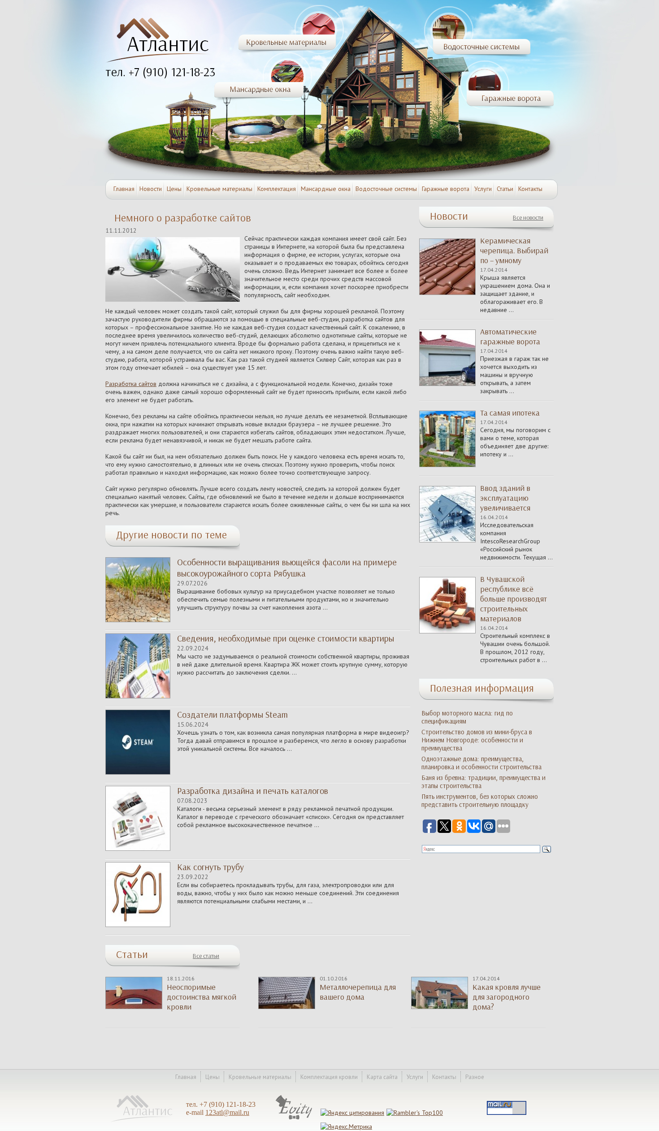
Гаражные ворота (445, 189)
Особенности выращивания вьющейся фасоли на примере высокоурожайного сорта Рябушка (287, 568)
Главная (123, 189)
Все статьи (206, 956)
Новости (150, 189)
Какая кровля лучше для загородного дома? (507, 997)
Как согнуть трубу (210, 867)
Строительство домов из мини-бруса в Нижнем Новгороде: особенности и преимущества (476, 740)
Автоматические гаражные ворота (510, 337)
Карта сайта (382, 1077)
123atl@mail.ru (227, 1112)
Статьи (505, 189)
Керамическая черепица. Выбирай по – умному (514, 250)
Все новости (528, 217)
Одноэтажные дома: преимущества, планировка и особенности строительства (481, 763)
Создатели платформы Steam (232, 714)
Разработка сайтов (130, 384)
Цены (174, 189)
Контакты (530, 189)
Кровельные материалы (219, 189)
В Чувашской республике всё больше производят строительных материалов (513, 599)
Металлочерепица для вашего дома (358, 992)
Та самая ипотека (510, 413)
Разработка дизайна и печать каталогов (252, 790)
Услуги (483, 189)
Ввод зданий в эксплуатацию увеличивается (505, 498)
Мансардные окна (326, 189)
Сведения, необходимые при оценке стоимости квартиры (285, 638)
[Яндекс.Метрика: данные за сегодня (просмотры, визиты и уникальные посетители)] (346, 1126)
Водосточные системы (386, 189)
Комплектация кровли (329, 1077)
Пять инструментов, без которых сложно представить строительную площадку (479, 801)
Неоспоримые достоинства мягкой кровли (201, 997)
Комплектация (276, 189)
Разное (474, 1077)
